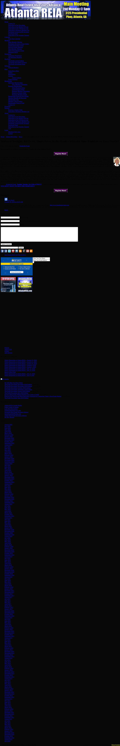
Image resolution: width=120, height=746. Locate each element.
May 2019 (7, 562)
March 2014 (8, 666)
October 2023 (8, 480)
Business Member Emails (19, 94)
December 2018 (9, 570)
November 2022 (9, 499)
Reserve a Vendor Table (19, 93)
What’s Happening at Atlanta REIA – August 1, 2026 (20, 367)
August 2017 (8, 597)
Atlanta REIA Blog (11, 137)
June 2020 (7, 540)
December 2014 (9, 651)
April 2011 (7, 726)
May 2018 (7, 582)
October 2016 (8, 614)
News (20, 137)
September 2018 (9, 575)
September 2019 (9, 555)
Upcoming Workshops (15, 56)
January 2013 (8, 690)
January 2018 (8, 589)
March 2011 (8, 727)
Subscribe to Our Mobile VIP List (18, 27)
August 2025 (8, 445)
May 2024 (7, 468)
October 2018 (8, 573)
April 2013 (7, 685)
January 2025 (8, 457)
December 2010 (9, 732)
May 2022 (7, 509)
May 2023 (7, 489)
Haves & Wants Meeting (15, 47)
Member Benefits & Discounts (17, 98)
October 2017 (8, 594)
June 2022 (7, 507)
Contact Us (11, 23)
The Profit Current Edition (16, 61)
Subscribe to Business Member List (18, 30)
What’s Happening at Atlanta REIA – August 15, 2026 (20, 360)
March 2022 (8, 512)
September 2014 (9, 656)
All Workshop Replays (15, 57)
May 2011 (7, 724)
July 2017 (7, 599)
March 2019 (8, 565)
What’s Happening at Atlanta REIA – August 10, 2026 (20, 363)
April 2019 (7, 563)
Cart (9, 128)
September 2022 (9, 502)
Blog (5, 69)
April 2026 (7, 431)
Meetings (7, 40)
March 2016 (8, 626)
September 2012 (9, 697)
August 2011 (8, 719)
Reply (6, 210)
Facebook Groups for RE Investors (18, 32)
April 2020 (7, 543)
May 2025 (7, 450)
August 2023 (8, 484)
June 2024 (7, 467)
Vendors (6, 108)
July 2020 (7, 538)
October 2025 (8, 441)
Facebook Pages (13, 34)
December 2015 (9, 631)
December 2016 (9, 611)
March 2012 (8, 707)
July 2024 (7, 465)
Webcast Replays (13, 67)
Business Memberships (15, 86)
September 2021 (9, 516)
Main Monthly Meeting (15, 42)
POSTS (6, 348)
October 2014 (8, 655)
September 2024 (9, 462)
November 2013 (9, 673)
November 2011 (9, 714)
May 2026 (7, 430)
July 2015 (7, 639)
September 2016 (9, 616)
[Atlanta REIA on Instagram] (16, 252)
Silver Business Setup (18, 88)
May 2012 (7, 704)
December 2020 (9, 529)
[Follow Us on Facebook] (5, 252)
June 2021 (7, 521)
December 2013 (9, 672)
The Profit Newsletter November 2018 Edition (18, 386)
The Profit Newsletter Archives (17, 62)
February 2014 (8, 668)
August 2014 (8, 658)
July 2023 (7, 485)
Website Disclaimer (115, 745)
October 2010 (8, 736)
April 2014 (7, 665)
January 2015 (8, 650)
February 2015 (8, 648)
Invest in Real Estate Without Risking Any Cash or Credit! (21, 394)
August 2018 (8, 577)
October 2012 (8, 695)
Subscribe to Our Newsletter (16, 25)
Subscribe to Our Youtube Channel (18, 35)
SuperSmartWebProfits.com (12, 414)
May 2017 (7, 602)
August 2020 (8, 536)
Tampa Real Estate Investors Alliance (15, 415)
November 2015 (9, 633)
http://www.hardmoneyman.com (59, 205)
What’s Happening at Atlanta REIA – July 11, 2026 (19, 374)
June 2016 (7, 621)
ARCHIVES (8, 353)
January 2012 (8, 710)
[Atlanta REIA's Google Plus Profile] (24, 252)
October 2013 (8, 675)
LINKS (6, 351)
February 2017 (8, 607)
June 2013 (7, 682)
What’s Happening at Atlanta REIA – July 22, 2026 (19, 368)
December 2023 (9, 477)
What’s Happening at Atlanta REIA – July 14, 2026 (19, 370)
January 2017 (8, 609)
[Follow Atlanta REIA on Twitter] (9, 252)
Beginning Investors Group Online (18, 44)
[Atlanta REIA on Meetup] (27, 252)
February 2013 (8, 688)
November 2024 (9, 460)
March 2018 (8, 585)
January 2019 (8, 568)
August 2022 (8, 504)
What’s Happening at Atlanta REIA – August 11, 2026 (20, 362)
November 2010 (9, 734)
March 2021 (8, 526)
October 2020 (8, 533)
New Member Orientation (19, 84)
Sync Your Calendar (14, 39)
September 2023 (9, 482)
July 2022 (7, 506)
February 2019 (8, 567)
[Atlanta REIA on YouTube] (13, 252)
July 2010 (7, 741)
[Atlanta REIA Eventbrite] (31, 252)
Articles (10, 76)
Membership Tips (13, 100)
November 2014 (9, 653)
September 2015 (9, 636)
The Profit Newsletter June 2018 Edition (16, 398)
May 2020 (7, 541)
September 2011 (9, 717)
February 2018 (8, 587)
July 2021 (7, 519)
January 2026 (8, 436)
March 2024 (8, 472)
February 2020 (8, 546)
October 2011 (8, 716)
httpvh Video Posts (10, 372)
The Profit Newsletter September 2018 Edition (18, 389)
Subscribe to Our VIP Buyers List (18, 28)
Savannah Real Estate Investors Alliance (16, 412)
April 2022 (7, 511)
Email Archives (12, 79)
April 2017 (7, 604)
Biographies (11, 74)
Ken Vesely (11, 200)
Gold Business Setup (18, 89)
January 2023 (8, 496)
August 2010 (8, 739)
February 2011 (8, 729)
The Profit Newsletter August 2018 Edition (17, 391)
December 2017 (9, 590)
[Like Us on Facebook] (2, 252)
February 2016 (8, 628)
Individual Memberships (15, 83)
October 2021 (8, 514)
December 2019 (9, 550)
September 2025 (9, 443)
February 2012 (8, 709)
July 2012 (7, 700)
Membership (8, 81)
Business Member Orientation (21, 91)
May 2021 (7, 523)
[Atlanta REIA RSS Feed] (20, 252)
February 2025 (8, 455)
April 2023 (7, 490)
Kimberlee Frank (25, 146)
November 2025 (9, 440)
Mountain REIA (13, 52)
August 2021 (8, 518)
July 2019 (7, 558)
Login (6, 130)
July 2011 (7, 721)
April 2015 (7, 644)
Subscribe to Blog (13, 71)
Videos (10, 72)
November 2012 (9, 694)
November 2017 (9, 592)
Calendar (7, 37)
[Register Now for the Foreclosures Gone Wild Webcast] (61, 155)
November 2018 (9, 572)
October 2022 (8, 501)
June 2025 (7, 448)
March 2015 (8, 646)
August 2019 (8, 556)
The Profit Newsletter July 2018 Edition (16, 393)
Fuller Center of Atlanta (11, 407)
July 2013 (7, 680)
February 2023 (8, 494)
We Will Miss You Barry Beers (13, 383)
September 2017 (9, 595)
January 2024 (8, 475)
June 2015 (7, 641)
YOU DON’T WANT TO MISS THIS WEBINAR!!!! (18, 186)
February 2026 (8, 435)
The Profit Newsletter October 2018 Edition (17, 388)
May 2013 (7, 683)
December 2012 (9, 692)
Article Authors (16, 78)
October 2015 (8, 634)
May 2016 (7, 622)
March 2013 (8, 687)
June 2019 (7, 560)
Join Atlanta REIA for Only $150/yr (15, 255)
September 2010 (9, 738)
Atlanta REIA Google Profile (13, 405)
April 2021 (7, 524)
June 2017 (7, 600)
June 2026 (7, 428)
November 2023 (9, 479)
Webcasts (7, 66)
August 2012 (8, 699)
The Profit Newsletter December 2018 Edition (18, 384)
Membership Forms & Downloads (18, 96)
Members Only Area (14, 132)
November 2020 (9, 531)
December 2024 (9, 458)
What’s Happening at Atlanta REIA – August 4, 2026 (20, 365)
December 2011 (9, 712)
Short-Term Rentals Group (16, 50)
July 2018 (7, 578)
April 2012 (7, 705)
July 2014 (7, 660)
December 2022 (9, 497)
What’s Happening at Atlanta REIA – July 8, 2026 (19, 375)
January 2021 (8, 528)
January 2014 (8, 670)
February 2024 (8, 474)
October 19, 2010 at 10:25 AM (13, 202)
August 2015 (8, 638)
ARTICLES (8, 349)
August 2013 (8, 678)
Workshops (7, 54)
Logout (10, 133)
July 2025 (7, 446)
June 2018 (7, 580)
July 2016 (7, 619)
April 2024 (7, 470)
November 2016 (9, 612)
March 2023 (8, 492)
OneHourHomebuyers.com (12, 410)
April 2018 (7, 584)
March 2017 (8, 606)
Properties (7, 106)
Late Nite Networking (11, 409)
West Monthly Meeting (15, 49)
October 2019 (8, 553)
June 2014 (7, 661)
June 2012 (7, 702)
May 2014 (7, 663)
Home (6, 22)
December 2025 (9, 438)
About (6, 113)
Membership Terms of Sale (16, 103)
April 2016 (7, 624)
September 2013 (9, 677)
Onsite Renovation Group (16, 45)
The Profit (7, 59)
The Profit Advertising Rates (16, 64)
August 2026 (8, 424)
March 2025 (8, 453)
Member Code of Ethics (15, 101)
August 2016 (8, 617)
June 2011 (7, 722)
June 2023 (7, 487)
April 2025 (7, 452)
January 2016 (8, 629)
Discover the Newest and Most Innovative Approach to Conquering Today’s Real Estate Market (32, 396)
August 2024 (8, 463)
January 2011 (8, 731)
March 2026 (8, 433)
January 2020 (8, 548)
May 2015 (7, 643)
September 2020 (9, 534)
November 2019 (9, 551)
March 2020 (8, 545)
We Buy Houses (9, 417)
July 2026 (7, 426)
